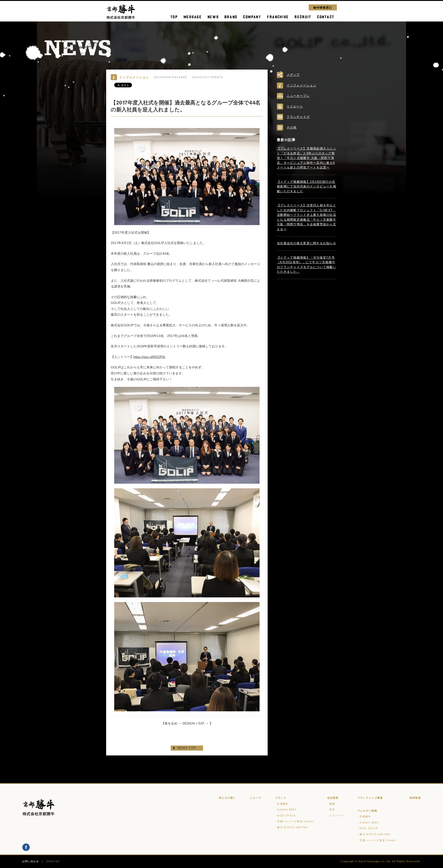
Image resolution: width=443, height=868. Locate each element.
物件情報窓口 (322, 7)
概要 (332, 803)
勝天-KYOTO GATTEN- (292, 827)
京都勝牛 (282, 803)
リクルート (295, 106)
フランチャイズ (298, 117)
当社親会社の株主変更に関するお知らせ (306, 243)
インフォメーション (301, 85)
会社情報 (332, 797)
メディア (293, 74)
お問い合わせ (30, 861)
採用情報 (415, 797)
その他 (291, 127)
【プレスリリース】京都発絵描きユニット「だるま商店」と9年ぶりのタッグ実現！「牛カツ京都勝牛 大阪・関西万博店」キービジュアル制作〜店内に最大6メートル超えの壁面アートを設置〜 (306, 158)
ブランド (280, 797)
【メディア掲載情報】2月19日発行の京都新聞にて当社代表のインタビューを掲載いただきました (306, 186)
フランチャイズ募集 (370, 797)
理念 (332, 809)
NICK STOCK (286, 815)
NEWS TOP (187, 748)
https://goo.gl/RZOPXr (149, 357)
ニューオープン (298, 96)
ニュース (255, 797)
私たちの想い (227, 797)
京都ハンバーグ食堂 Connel (295, 821)
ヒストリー (336, 815)
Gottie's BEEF (287, 809)
